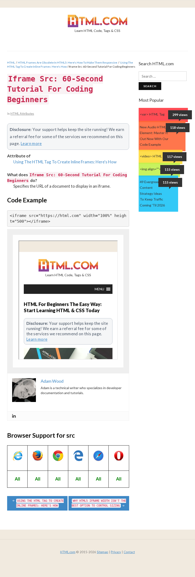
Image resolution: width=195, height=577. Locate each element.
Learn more (31, 143)
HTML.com (67, 552)
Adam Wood (52, 381)
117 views (174, 157)
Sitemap (102, 552)
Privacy (116, 552)
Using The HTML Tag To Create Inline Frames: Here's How (65, 161)
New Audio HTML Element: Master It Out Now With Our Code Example (154, 136)
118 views (177, 127)
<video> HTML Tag (154, 156)
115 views (172, 169)
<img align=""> (150, 169)
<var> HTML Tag (152, 114)
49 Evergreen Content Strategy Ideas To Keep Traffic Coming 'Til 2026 (152, 193)
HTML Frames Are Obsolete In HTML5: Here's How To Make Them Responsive (67, 62)
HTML (11, 62)
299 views (180, 115)
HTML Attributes (22, 113)
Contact (129, 552)
